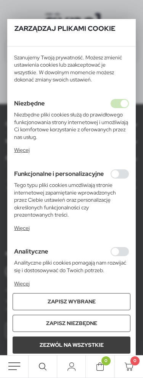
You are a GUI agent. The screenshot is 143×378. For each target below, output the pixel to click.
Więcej (22, 150)
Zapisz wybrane (72, 301)
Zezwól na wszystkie (72, 344)
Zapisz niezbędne (71, 323)
